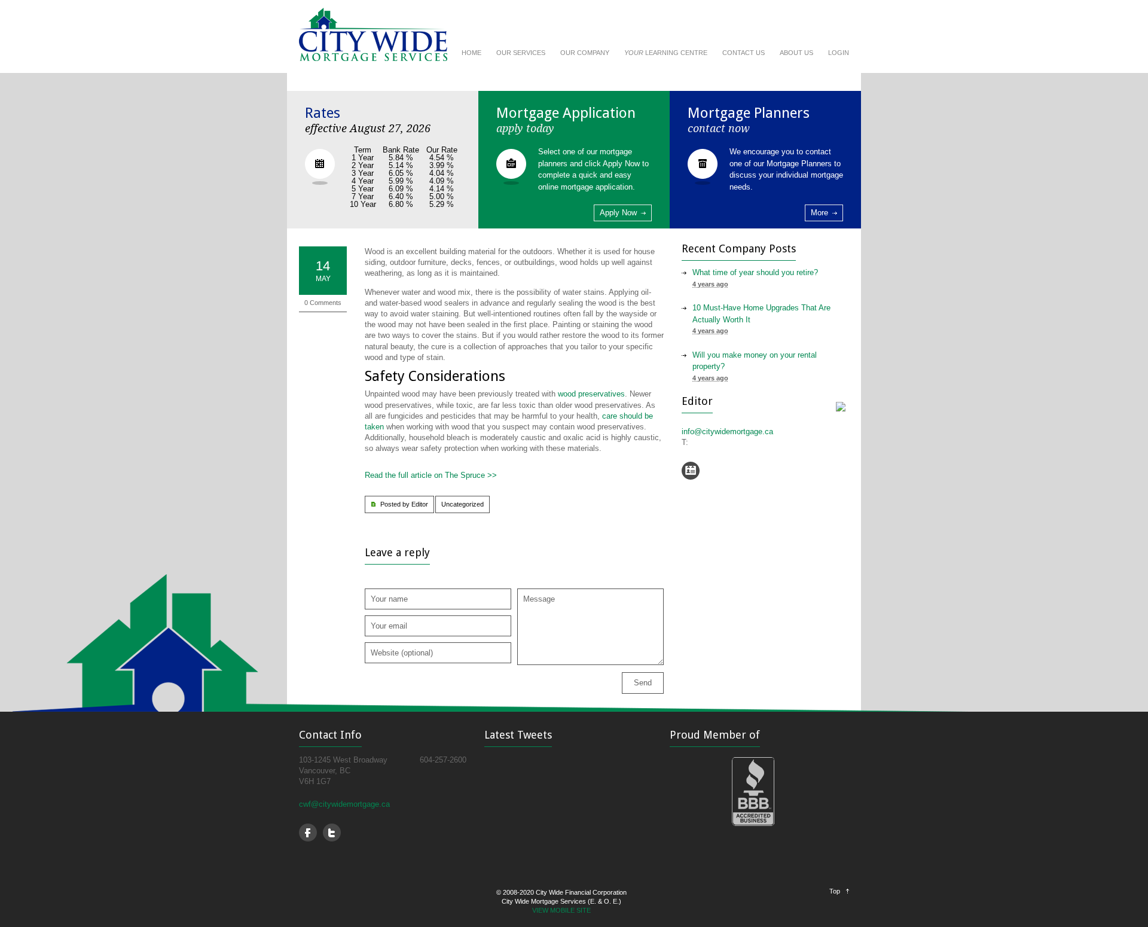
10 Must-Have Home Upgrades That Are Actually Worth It (761, 313)
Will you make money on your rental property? (754, 360)
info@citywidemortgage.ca (727, 431)
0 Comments (322, 302)
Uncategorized (462, 504)
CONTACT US (743, 52)
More (819, 212)
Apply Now (618, 212)
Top (834, 891)
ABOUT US (796, 52)
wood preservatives (591, 393)
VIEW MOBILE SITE (561, 910)
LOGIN (838, 52)
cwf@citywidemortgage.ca (344, 804)
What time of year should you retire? (755, 272)
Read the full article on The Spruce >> (432, 475)
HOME (471, 52)
